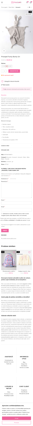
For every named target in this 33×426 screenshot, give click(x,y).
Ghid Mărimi (24, 365)
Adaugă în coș (14, 71)
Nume (3, 200)
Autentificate (24, 391)
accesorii (8, 161)
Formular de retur (8, 393)
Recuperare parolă (24, 393)
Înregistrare (24, 390)
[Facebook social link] (6, 164)
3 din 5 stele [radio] (13, 178)
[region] (16, 414)
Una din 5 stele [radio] (10, 178)
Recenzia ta (4, 181)
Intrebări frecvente (8, 362)
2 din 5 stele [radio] (11, 178)
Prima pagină (4, 7)
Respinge (16, 422)
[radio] (7, 66)
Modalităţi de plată (8, 395)
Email (3, 206)
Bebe (24, 157)
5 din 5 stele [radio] (15, 178)
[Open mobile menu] (2, 2)
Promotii (7, 159)
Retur (8, 392)
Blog (24, 362)
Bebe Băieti (11, 7)
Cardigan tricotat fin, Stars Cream (24, 272)
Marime (3, 63)
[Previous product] (28, 7)
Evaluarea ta (4, 178)
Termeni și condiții (24, 367)
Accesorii (18, 7)
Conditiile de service (21, 220)
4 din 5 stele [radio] (14, 178)
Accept (16, 418)
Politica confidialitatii (9, 220)
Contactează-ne (9, 360)
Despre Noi (24, 364)
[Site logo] (16, 2)
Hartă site (8, 363)
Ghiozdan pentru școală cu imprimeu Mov (9, 272)
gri (12, 161)
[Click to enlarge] (4, 50)
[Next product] (31, 7)
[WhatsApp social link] (8, 164)
